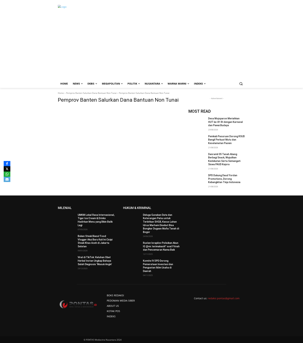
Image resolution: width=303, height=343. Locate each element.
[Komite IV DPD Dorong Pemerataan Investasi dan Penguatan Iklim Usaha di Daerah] (131, 265)
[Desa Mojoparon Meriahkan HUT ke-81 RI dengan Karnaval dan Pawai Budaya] (196, 123)
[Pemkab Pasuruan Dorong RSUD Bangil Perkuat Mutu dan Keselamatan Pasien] (196, 141)
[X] (7, 169)
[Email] (7, 179)
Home (61, 93)
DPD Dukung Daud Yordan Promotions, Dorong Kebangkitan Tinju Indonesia (224, 179)
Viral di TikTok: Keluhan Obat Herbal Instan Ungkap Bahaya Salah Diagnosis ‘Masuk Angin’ (95, 260)
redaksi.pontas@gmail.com (224, 298)
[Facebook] (7, 163)
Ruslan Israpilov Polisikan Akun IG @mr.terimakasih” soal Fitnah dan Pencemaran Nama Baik (161, 246)
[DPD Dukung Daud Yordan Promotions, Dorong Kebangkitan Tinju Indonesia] (196, 180)
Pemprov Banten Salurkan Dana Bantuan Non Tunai (91, 93)
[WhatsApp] (7, 174)
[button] (241, 83)
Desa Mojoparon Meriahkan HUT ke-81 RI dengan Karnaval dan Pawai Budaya (225, 122)
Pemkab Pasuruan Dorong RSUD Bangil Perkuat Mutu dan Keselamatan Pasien (226, 140)
